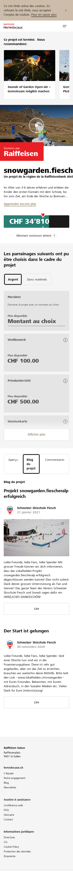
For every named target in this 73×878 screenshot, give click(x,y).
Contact (8, 819)
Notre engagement (14, 777)
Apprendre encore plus (20, 204)
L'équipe (8, 773)
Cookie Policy (11, 846)
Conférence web (13, 805)
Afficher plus (36, 434)
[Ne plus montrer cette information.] (65, 10)
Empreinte (9, 856)
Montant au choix (32, 321)
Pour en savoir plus (44, 14)
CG (5, 842)
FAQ (6, 810)
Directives (9, 837)
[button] (64, 26)
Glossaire (9, 814)
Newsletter (10, 787)
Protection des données (17, 851)
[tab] (13, 279)
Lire (36, 609)
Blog (6, 782)
